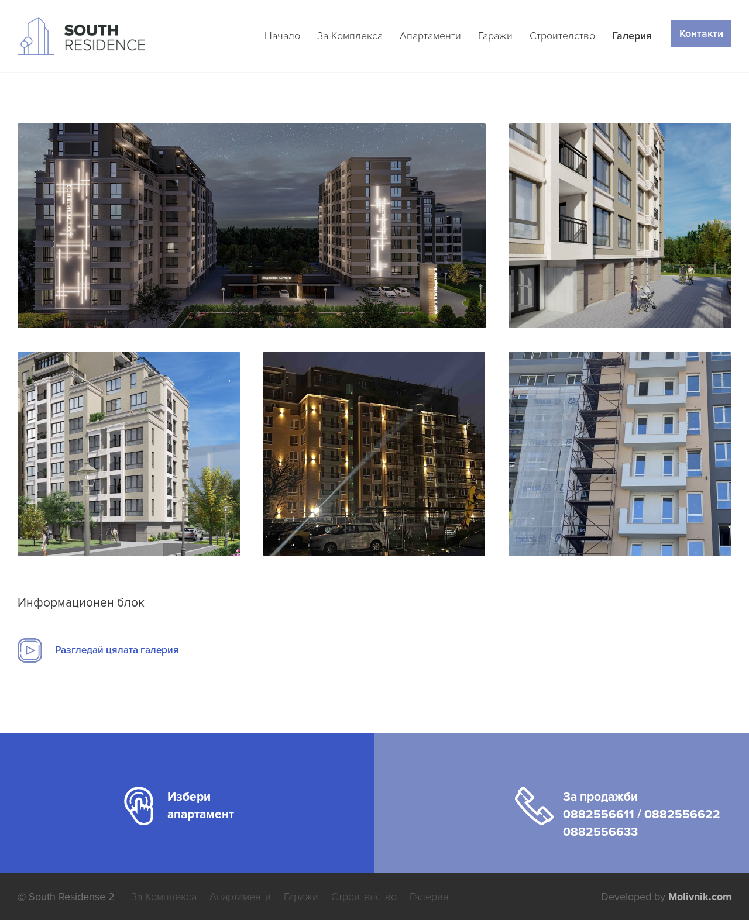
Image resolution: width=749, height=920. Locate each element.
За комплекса (164, 896)
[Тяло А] (620, 454)
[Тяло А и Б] (374, 454)
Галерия (632, 35)
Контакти (701, 33)
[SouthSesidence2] (252, 225)
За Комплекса (350, 35)
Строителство (562, 35)
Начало (282, 35)
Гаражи (495, 35)
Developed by (666, 896)
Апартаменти (430, 35)
